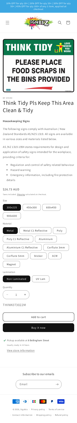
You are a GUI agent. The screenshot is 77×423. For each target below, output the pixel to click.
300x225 (12, 207)
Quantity (7, 287)
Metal (10, 230)
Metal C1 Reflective (35, 230)
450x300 (32, 207)
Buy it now (38, 327)
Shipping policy (44, 415)
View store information (21, 350)
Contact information (22, 415)
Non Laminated (16, 279)
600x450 (51, 207)
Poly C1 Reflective (18, 239)
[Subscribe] (57, 384)
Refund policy (61, 415)
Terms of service (56, 409)
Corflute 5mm (15, 256)
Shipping (21, 194)
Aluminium (46, 239)
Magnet (11, 264)
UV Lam (40, 279)
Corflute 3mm (56, 247)
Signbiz (24, 409)
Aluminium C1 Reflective (22, 247)
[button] (7, 23)
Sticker (38, 256)
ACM (55, 256)
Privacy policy (38, 409)
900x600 (12, 215)
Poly (59, 230)
